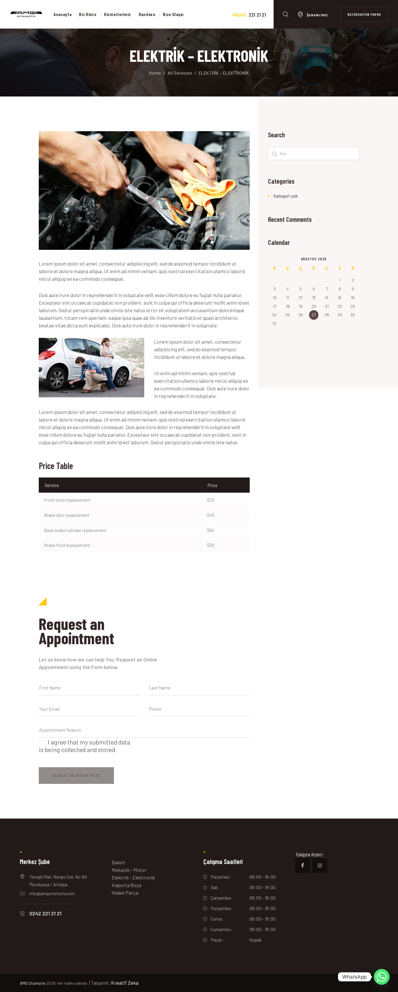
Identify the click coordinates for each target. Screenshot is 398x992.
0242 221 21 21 (45, 913)
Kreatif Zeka (124, 983)
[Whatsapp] (382, 977)
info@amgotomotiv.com (52, 893)
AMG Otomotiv (32, 983)
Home (155, 73)
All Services (180, 73)
